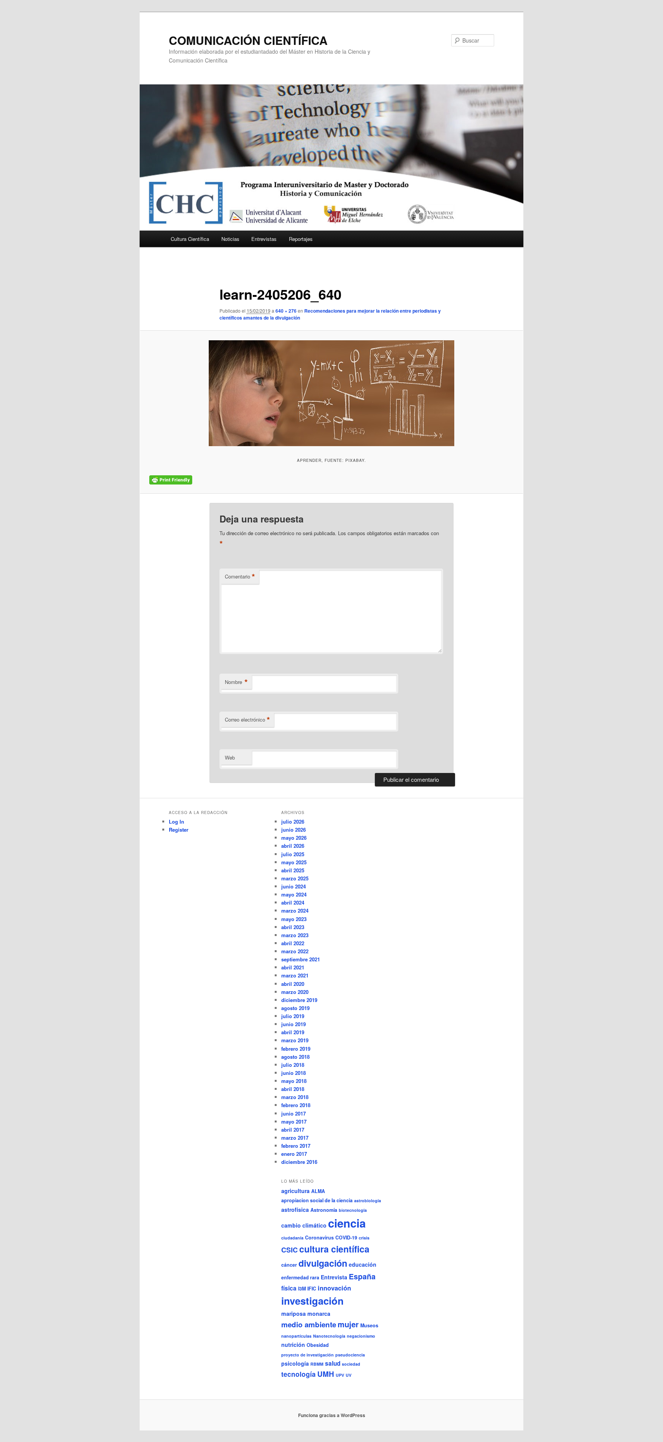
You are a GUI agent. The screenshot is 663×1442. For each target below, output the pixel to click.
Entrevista (334, 1277)
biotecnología (353, 1210)
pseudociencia (350, 1355)
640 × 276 (286, 310)
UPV (340, 1375)
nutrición (293, 1344)
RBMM (316, 1364)
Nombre (236, 682)
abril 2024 (292, 902)
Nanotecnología (329, 1336)
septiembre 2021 (300, 959)
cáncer (289, 1264)
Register (178, 829)
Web (230, 757)
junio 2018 (293, 1072)
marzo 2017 (294, 1137)
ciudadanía (292, 1238)
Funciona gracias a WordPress (331, 1415)
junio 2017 (293, 1113)
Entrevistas (264, 238)
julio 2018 (292, 1064)
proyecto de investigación (307, 1355)
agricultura (295, 1191)
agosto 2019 (295, 1008)
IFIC (311, 1288)
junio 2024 (293, 886)
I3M (302, 1288)
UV (348, 1375)
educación (362, 1264)
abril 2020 (292, 983)
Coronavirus (319, 1237)
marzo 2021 (294, 975)
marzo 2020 (294, 991)
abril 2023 (292, 927)
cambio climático (304, 1225)
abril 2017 (292, 1129)
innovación (334, 1287)
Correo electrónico (247, 720)
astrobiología (367, 1200)
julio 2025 (292, 854)
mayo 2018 (294, 1080)
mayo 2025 (294, 862)
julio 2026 (292, 821)
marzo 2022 (294, 951)
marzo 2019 (294, 1040)
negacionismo (361, 1336)
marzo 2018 (294, 1097)
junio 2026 (293, 829)
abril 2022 (292, 943)
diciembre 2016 (299, 1161)
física (289, 1288)
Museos (369, 1325)
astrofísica (295, 1209)
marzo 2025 (294, 878)
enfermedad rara (300, 1277)
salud (332, 1363)
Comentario (240, 576)
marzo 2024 (294, 910)
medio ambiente (308, 1324)
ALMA (318, 1191)
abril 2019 (292, 1032)
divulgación (323, 1263)
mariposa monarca (305, 1313)
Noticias (230, 238)
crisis (364, 1238)
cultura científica (334, 1249)
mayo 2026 (294, 837)
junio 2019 (293, 1024)
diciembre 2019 (299, 1000)
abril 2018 (292, 1089)
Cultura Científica (190, 238)
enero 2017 (294, 1153)
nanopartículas (296, 1336)
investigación (312, 1301)
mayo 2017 (294, 1121)
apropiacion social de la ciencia (317, 1200)
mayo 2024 (294, 894)
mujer (348, 1324)
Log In (176, 821)
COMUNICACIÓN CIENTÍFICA (248, 40)
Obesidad (318, 1344)
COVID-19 (346, 1237)
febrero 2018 (295, 1105)
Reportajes (301, 238)
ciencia (347, 1223)
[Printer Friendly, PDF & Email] (170, 480)
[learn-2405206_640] (331, 393)
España (362, 1276)
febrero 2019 (295, 1048)
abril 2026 (292, 845)
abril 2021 (292, 967)
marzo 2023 (294, 935)
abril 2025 (292, 870)
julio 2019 (292, 1016)
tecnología (298, 1374)
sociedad (351, 1364)
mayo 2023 (294, 919)
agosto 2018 (295, 1056)
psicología (295, 1363)
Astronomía (323, 1209)
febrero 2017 (295, 1145)
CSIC (289, 1250)
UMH (325, 1374)
